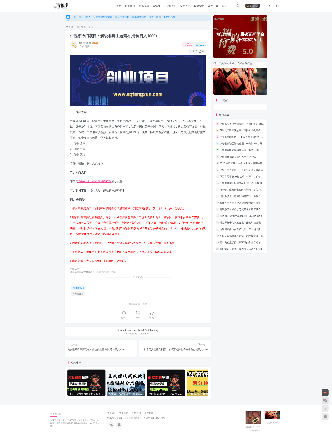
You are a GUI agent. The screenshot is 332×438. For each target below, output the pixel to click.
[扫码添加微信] (325, 400)
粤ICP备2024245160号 (154, 417)
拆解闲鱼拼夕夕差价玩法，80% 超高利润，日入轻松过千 (250, 229)
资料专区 (171, 6)
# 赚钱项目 (78, 293)
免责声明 (136, 412)
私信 (201, 44)
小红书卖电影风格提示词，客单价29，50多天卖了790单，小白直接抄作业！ (261, 150)
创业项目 (130, 6)
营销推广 (158, 6)
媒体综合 (199, 6)
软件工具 (213, 6)
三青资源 (85, 271)
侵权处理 (148, 412)
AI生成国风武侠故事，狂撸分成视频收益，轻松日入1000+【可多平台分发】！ (262, 130)
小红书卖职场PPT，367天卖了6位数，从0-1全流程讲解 (249, 137)
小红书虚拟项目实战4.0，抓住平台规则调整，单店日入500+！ (253, 183)
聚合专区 (185, 6)
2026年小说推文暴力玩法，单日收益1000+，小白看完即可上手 (254, 216)
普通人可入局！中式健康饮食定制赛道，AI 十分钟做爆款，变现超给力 (257, 202)
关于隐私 (123, 412)
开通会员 (254, 5)
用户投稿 (83, 42)
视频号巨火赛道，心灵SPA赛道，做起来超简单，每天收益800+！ (255, 170)
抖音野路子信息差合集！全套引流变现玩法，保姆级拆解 (250, 222)
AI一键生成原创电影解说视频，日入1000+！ (244, 189)
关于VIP (111, 412)
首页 (118, 6)
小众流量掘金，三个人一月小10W (238, 156)
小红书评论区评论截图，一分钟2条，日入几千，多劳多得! (251, 143)
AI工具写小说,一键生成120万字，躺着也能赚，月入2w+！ (251, 176)
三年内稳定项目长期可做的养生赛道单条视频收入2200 (249, 242)
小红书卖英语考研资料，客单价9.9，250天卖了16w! (248, 123)
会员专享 (144, 6)
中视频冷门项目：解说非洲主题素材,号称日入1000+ (114, 35)
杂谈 (224, 6)
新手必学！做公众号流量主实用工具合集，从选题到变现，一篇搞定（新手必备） (263, 209)
